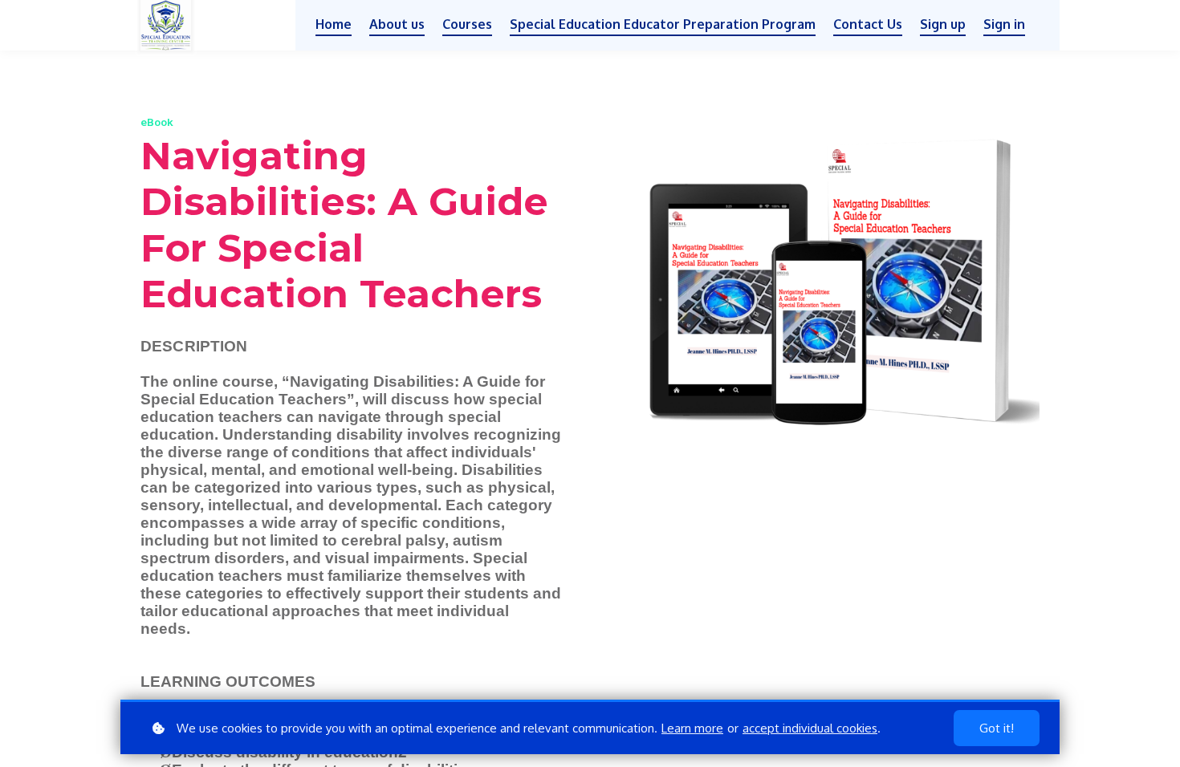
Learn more (692, 728)
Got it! (996, 728)
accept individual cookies (810, 728)
